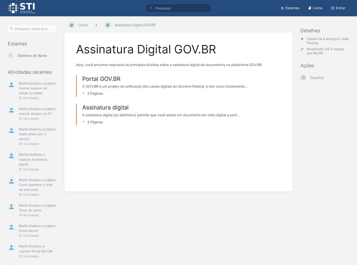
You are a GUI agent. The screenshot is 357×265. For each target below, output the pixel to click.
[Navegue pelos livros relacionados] (96, 24)
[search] (178, 8)
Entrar (340, 8)
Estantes (292, 8)
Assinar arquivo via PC (35, 114)
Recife (318, 53)
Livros (317, 8)
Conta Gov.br (28, 230)
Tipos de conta (30, 210)
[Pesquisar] (151, 8)
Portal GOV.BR (42, 251)
